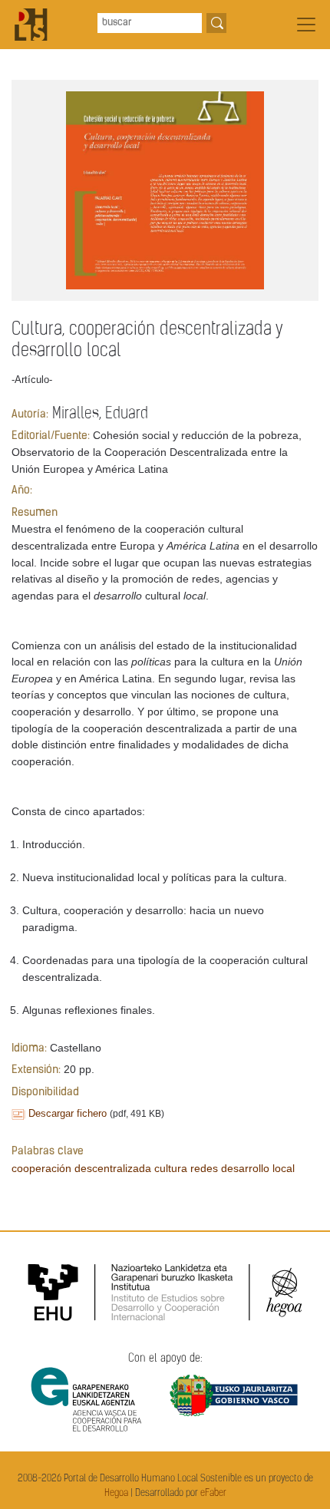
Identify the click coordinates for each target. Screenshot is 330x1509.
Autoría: (30, 415)
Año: (22, 491)
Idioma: (29, 1049)
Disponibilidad (45, 1092)
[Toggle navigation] (306, 24)
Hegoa (116, 1493)
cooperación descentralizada (81, 1168)
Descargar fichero (67, 1113)
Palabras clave (48, 1151)
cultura (170, 1168)
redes (204, 1168)
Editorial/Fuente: (51, 436)
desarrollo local (258, 1168)
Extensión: (36, 1070)
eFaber (213, 1493)
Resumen (35, 513)
